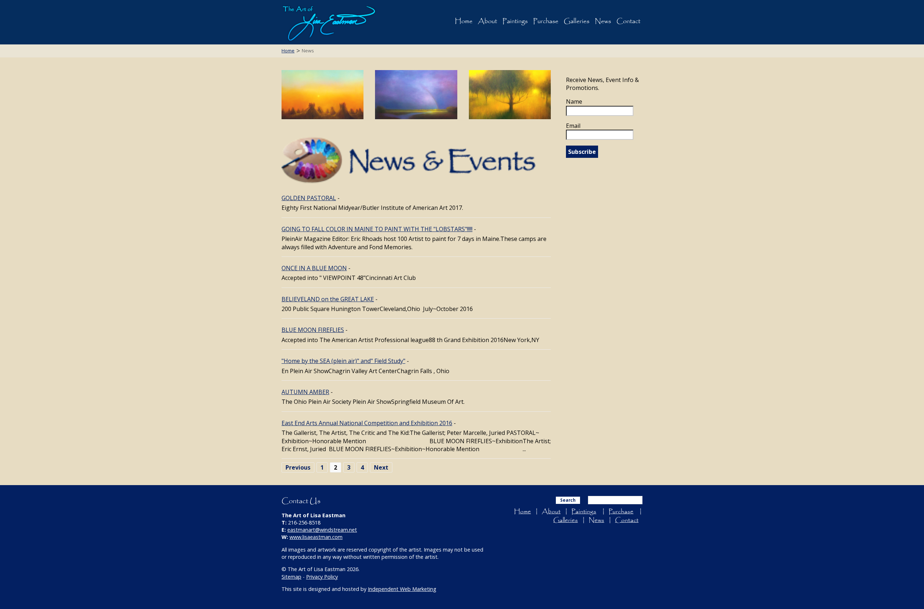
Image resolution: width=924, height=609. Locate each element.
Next (381, 467)
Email (573, 126)
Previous (298, 467)
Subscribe (582, 152)
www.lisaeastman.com (316, 537)
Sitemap (291, 576)
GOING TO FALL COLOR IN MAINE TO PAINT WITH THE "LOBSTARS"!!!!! (377, 229)
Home (463, 21)
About (487, 21)
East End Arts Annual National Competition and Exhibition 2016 (367, 423)
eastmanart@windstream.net (322, 529)
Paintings (515, 21)
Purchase (545, 21)
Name (574, 101)
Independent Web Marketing (402, 589)
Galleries (576, 21)
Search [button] (568, 500)
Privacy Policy (322, 576)
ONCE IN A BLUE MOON (314, 268)
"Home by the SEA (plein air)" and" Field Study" (343, 361)
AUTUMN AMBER (305, 392)
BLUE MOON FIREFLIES (313, 330)
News (603, 21)
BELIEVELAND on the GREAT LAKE (328, 299)
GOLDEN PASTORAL (309, 198)
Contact (628, 21)
